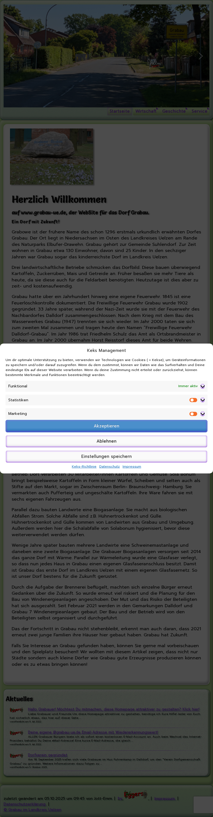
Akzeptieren (106, 426)
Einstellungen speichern (106, 456)
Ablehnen (106, 441)
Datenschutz (109, 466)
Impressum (132, 466)
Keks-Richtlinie (84, 466)
